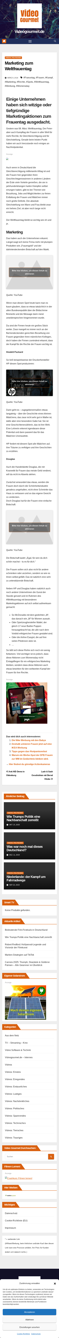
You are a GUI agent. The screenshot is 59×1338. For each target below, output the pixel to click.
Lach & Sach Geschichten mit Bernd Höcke (42, 775)
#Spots (29, 82)
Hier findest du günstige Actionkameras (29, 764)
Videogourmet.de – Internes (19, 1057)
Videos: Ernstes (13, 1072)
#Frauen (40, 77)
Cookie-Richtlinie (23, 1334)
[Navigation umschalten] (30, 41)
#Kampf (49, 77)
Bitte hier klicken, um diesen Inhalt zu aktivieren (29, 272)
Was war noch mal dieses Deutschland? (25, 848)
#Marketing (10, 82)
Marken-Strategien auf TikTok (19, 955)
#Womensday (23, 86)
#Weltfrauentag (41, 82)
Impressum (10, 1228)
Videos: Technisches (15, 1123)
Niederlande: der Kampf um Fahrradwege (26, 878)
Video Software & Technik (18, 1050)
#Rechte (21, 82)
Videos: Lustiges (13, 1094)
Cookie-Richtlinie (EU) (16, 1220)
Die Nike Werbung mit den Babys (29, 740)
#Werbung (10, 86)
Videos (8, 1065)
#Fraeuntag (29, 77)
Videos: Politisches (13, 57)
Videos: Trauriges (14, 1138)
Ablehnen (29, 1319)
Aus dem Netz (12, 1035)
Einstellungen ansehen (29, 1327)
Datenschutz (36, 1334)
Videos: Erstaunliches (16, 1086)
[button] (55, 1283)
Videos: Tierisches (14, 1130)
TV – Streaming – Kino (16, 1043)
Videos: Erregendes (15, 1079)
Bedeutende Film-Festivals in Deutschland (26, 930)
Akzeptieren (29, 1312)
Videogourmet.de (29, 31)
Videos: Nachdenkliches (17, 1101)
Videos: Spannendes (15, 1116)
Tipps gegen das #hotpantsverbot (29, 751)
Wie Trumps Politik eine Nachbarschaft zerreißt (23, 818)
